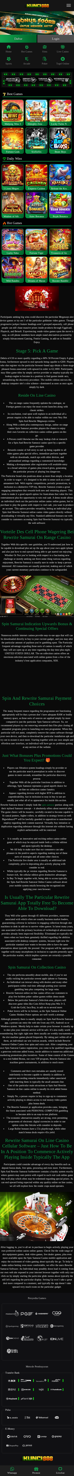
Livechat (60, 1473)
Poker (45, 63)
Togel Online (62, 63)
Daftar (18, 38)
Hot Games (26, 51)
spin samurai (48, 805)
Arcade (26, 63)
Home (9, 51)
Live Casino (63, 51)
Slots (44, 51)
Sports (9, 63)
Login (56, 38)
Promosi (36, 1473)
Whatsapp (12, 1473)
